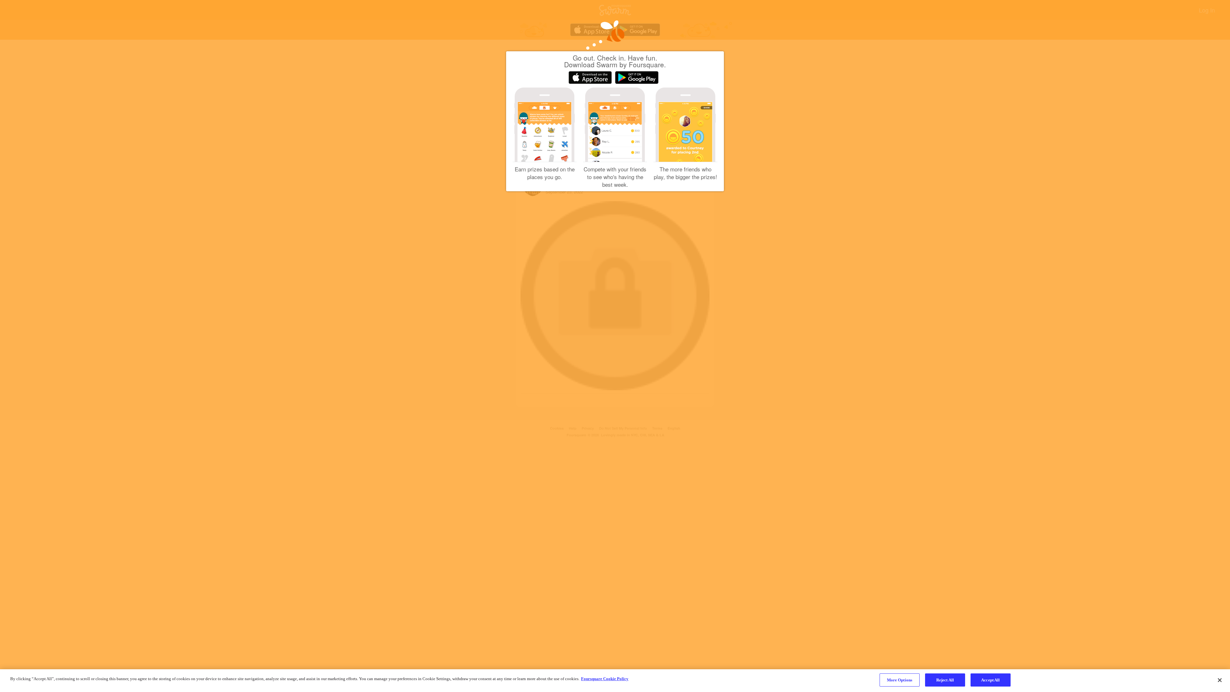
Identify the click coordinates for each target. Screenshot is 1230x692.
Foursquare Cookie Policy (604, 678)
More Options (900, 680)
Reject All (945, 680)
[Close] (1220, 680)
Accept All (990, 680)
